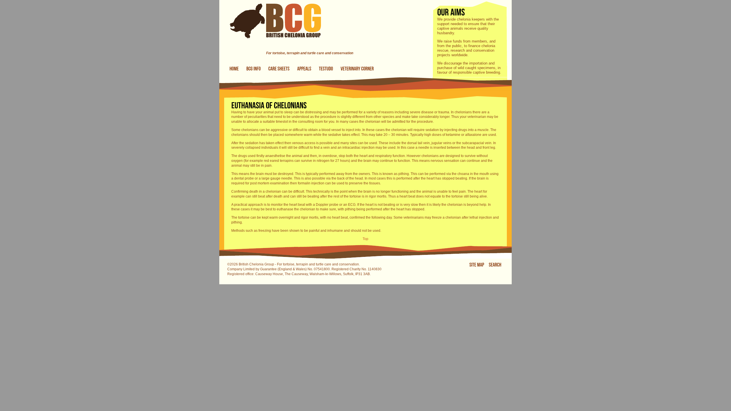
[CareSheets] (279, 68)
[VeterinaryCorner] (357, 68)
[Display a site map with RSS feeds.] (477, 264)
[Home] (270, 48)
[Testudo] (326, 68)
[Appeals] (304, 68)
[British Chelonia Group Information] (253, 68)
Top (365, 239)
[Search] (495, 264)
